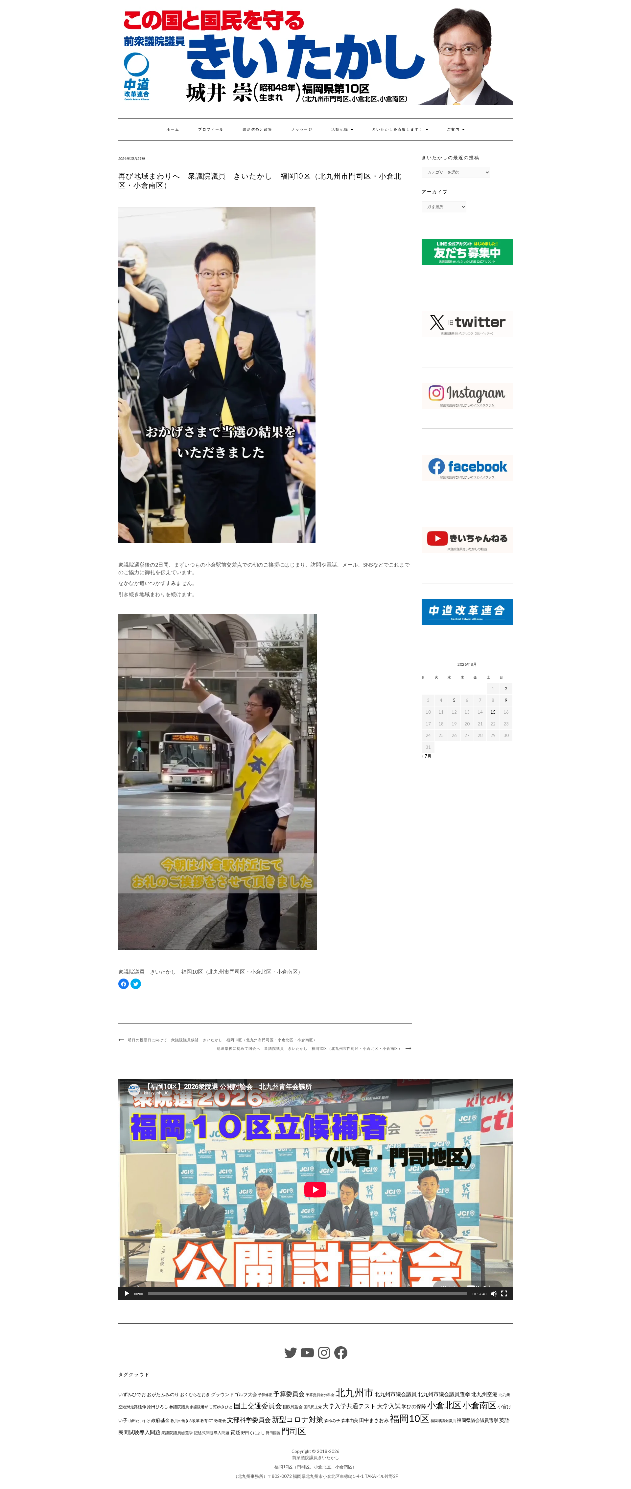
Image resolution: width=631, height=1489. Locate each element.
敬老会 (220, 1420)
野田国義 (273, 1433)
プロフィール (211, 129)
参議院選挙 (199, 1407)
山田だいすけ (139, 1420)
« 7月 (427, 756)
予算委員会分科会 (320, 1394)
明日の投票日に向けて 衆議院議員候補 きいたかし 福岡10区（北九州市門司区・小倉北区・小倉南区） (222, 1040)
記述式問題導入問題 (211, 1432)
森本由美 (349, 1420)
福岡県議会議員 (443, 1420)
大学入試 (389, 1406)
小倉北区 (444, 1405)
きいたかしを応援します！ (398, 129)
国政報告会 (293, 1406)
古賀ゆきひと (221, 1406)
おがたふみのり (163, 1394)
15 (493, 712)
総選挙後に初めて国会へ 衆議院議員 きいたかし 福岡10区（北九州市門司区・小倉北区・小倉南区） (309, 1048)
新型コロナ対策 (297, 1419)
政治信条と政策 (257, 129)
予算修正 (265, 1394)
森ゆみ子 (332, 1420)
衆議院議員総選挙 (177, 1432)
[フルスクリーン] (504, 1293)
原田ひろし (157, 1406)
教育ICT (206, 1420)
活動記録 (340, 129)
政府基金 (160, 1420)
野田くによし (253, 1432)
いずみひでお (132, 1394)
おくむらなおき (195, 1394)
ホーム (173, 129)
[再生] (127, 1293)
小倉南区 (479, 1405)
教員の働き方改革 (185, 1420)
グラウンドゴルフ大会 (234, 1394)
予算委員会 (289, 1393)
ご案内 (454, 129)
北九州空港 (484, 1394)
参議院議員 (179, 1406)
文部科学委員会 (249, 1419)
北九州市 (355, 1392)
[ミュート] (493, 1293)
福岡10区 (410, 1418)
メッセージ (302, 129)
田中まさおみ (374, 1420)
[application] (315, 1189)
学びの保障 (414, 1406)
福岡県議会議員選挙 (477, 1420)
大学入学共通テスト (349, 1406)
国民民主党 (313, 1407)
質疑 (235, 1432)
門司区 (293, 1431)
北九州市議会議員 (396, 1394)
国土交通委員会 (258, 1406)
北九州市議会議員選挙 (444, 1394)
